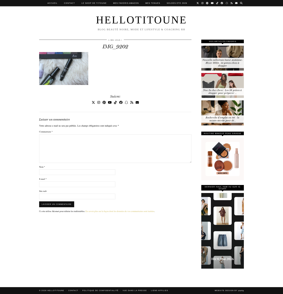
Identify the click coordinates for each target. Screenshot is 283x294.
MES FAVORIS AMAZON (126, 3)
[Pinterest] (207, 3)
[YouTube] (212, 3)
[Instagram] (202, 3)
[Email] (236, 3)
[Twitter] (198, 3)
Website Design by (229, 290)
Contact (69, 3)
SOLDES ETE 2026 (177, 3)
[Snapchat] (227, 3)
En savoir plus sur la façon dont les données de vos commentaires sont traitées (119, 211)
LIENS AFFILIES (159, 290)
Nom (42, 166)
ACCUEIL (52, 3)
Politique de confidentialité (100, 290)
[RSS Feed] (232, 3)
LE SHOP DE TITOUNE (94, 3)
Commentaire (46, 131)
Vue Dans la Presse (135, 290)
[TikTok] (217, 3)
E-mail (43, 178)
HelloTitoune (141, 20)
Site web (43, 191)
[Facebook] (222, 3)
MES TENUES (152, 3)
